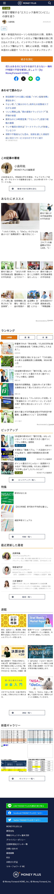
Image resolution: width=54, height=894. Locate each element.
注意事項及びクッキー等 (17, 844)
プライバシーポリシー (16, 839)
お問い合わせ (12, 848)
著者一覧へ (27, 597)
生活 (4, 28)
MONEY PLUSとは (14, 826)
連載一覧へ (27, 713)
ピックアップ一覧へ (27, 480)
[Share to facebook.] (16, 78)
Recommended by (41, 321)
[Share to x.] (23, 78)
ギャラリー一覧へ (27, 778)
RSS (8, 857)
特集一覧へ (27, 537)
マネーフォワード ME (15, 866)
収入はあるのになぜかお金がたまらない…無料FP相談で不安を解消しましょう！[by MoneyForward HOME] (29, 70)
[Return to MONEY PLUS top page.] (27, 3)
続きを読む (27, 59)
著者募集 (10, 853)
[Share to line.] (30, 78)
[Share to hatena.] (38, 78)
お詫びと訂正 (12, 862)
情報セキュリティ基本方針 (17, 835)
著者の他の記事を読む (27, 188)
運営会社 (10, 830)
